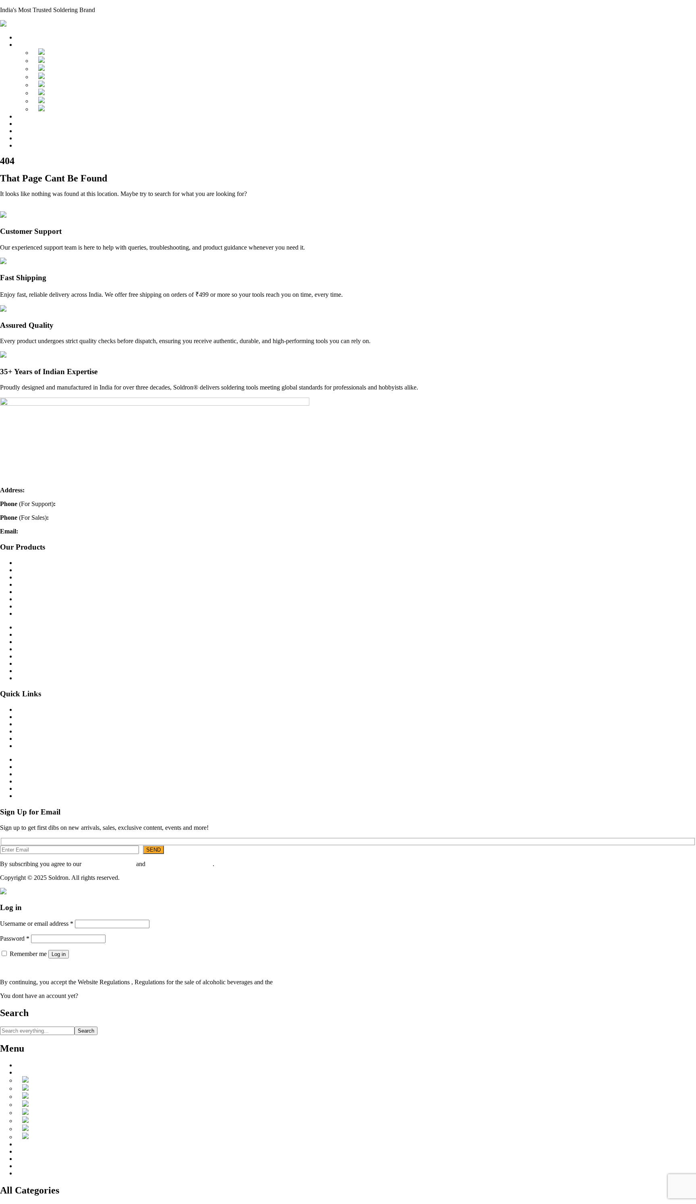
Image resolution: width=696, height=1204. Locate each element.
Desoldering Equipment (76, 84)
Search (86, 1031)
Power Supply (64, 93)
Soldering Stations (69, 60)
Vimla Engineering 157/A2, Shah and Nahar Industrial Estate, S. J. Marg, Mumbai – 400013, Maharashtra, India (169, 490)
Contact (26, 724)
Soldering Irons (65, 52)
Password (14, 938)
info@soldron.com (43, 531)
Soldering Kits (64, 109)
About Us (28, 123)
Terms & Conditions (109, 863)
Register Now (97, 995)
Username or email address (36, 923)
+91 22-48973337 (73, 517)
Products (27, 44)
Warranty (27, 130)
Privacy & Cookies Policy (180, 863)
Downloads (31, 116)
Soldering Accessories (73, 101)
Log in (59, 954)
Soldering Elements (70, 76)
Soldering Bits (64, 68)
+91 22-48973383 (80, 503)
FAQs (23, 138)
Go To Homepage (23, 207)
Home (24, 37)
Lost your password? (26, 968)
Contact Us (30, 145)
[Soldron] (13, 23)
